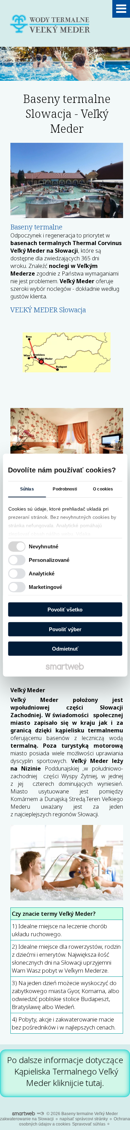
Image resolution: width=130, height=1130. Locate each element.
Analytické (41, 573)
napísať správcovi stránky (84, 1118)
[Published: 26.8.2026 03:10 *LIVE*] (40, 1113)
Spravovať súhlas (88, 1124)
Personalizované (49, 560)
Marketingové (45, 587)
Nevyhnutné (43, 546)
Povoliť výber (65, 629)
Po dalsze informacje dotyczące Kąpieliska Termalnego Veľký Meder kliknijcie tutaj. (65, 1071)
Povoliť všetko (65, 609)
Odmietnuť (65, 649)
